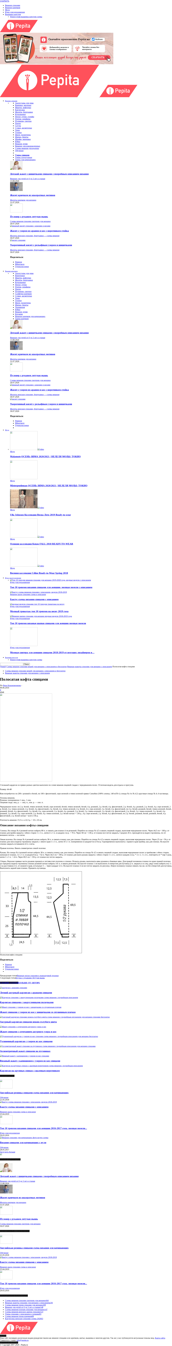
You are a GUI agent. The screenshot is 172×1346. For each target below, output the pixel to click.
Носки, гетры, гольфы (24, 117)
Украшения (20, 307)
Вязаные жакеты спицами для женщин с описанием (27, 673)
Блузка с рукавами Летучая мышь (30, 978)
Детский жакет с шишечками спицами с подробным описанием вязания (49, 174)
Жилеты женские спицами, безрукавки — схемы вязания (34, 236)
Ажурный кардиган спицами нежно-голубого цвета (28, 1021)
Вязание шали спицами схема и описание (28, 594)
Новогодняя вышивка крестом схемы (26, 17)
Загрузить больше (7, 1152)
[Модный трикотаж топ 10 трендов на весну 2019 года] (37, 604)
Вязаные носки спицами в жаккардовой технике (38, 976)
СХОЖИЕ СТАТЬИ (9, 983)
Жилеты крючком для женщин (23, 200)
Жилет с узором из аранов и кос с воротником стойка (39, 230)
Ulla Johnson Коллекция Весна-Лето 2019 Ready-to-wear (40, 514)
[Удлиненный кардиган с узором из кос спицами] (49, 1036)
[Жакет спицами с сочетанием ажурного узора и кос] (23, 1027)
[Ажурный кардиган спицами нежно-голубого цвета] (55, 1017)
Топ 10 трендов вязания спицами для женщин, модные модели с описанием (51, 587)
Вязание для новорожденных (27, 146)
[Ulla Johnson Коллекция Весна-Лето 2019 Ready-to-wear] (27, 508)
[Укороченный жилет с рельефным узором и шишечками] (17, 240)
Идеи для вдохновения (15, 12)
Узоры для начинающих (25, 160)
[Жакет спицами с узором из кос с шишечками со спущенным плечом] (30, 1007)
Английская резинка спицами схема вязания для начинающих (34, 1092)
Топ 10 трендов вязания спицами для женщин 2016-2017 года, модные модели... (43, 1128)
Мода (7, 10)
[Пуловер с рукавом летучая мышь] (16, 212)
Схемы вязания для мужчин (27, 148)
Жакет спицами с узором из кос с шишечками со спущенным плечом (38, 1012)
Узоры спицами (22, 155)
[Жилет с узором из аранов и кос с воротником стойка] (30, 226)
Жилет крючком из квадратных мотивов (32, 195)
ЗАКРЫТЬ (4, 1)
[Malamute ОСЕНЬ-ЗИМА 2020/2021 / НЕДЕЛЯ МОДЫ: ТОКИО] (27, 449)
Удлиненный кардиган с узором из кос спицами (26, 1041)
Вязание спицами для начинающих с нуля (23, 1142)
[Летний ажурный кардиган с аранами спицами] (13, 988)
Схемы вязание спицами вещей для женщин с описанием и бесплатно (35, 671)
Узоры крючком (22, 319)
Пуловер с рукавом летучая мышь (29, 216)
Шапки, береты (21, 137)
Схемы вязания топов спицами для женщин (25, 1305)
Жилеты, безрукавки (24, 112)
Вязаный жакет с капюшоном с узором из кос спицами (30, 1061)
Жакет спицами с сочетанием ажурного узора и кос (28, 1031)
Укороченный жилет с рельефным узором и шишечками (41, 245)
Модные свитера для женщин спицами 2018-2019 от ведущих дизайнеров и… (52, 652)
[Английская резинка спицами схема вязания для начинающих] (6, 1088)
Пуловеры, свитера (23, 121)
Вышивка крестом (13, 14)
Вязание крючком (12, 8)
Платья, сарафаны (22, 119)
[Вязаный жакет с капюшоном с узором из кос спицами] (24, 1056)
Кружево (19, 314)
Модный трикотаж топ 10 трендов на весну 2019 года (39, 611)
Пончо (18, 123)
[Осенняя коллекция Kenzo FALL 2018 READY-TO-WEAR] (27, 537)
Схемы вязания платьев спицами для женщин (26, 1309)
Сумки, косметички (23, 128)
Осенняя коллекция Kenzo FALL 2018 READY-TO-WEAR (41, 544)
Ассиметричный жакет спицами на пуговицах (25, 1051)
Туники (18, 132)
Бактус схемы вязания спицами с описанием (34, 599)
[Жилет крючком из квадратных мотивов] (16, 190)
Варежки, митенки (23, 105)
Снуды (18, 126)
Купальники (20, 114)
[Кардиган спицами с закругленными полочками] (39, 997)
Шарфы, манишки (23, 139)
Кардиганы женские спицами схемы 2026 (24, 1319)
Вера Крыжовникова (12, 685)
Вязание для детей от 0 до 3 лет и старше (27, 179)
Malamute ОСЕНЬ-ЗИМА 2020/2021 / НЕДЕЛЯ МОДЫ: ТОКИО (45, 456)
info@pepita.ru (23, 1340)
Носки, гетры (21, 285)
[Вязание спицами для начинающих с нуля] (24, 1138)
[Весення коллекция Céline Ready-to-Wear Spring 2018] (27, 566)
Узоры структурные (23, 157)
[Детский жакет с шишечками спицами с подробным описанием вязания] (16, 169)
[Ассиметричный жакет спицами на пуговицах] (48, 1046)
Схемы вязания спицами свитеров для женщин (30, 221)
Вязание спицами (12, 5)
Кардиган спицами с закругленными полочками (27, 1002)
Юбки (17, 141)
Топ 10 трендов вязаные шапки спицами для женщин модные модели (48, 623)
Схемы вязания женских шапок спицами (24, 1312)
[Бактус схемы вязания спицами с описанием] (38, 592)
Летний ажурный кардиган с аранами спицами (26, 992)
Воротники (20, 276)
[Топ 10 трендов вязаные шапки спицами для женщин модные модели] (41, 616)
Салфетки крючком (23, 294)
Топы (17, 130)
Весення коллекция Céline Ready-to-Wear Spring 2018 (39, 573)
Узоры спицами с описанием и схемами (23, 1314)
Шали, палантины (23, 135)
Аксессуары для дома (24, 103)
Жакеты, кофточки (23, 107)
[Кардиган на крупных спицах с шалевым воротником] (41, 1066)
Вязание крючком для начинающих (30, 316)
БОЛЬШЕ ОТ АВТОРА (29, 983)
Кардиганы (20, 110)
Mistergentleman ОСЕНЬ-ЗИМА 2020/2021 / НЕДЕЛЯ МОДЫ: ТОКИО (48, 485)
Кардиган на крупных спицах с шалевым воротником (30, 1070)
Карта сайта (160, 1338)
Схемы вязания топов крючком (19, 1316)
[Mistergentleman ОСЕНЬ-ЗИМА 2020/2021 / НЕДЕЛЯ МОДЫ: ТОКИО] (24, 478)
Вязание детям (21, 144)
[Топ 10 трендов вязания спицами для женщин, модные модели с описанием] (50, 580)
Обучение (19, 151)
